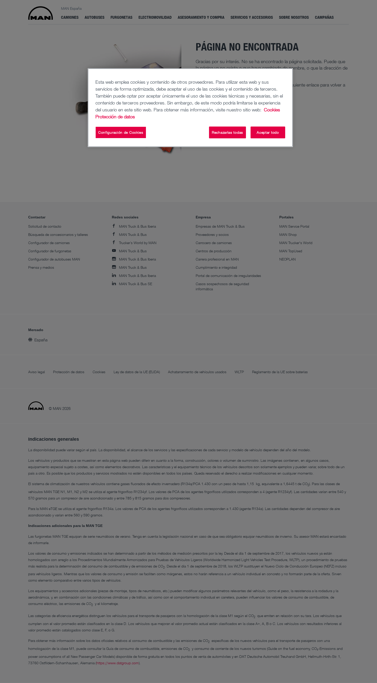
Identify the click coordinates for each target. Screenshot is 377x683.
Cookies (272, 109)
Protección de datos (115, 116)
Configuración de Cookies (120, 132)
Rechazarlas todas (227, 132)
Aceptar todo (268, 132)
